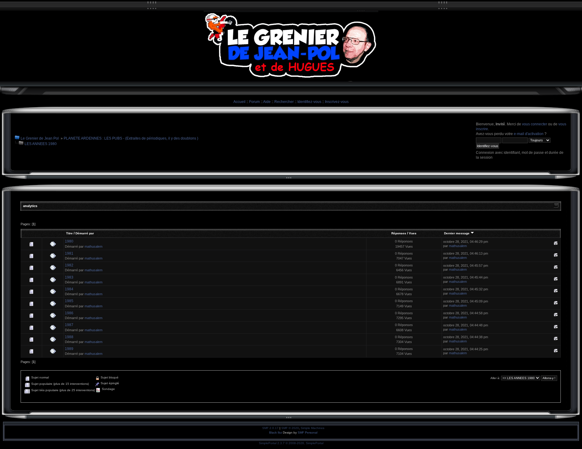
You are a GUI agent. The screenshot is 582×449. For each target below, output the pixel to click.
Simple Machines (312, 428)
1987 (69, 325)
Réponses (398, 233)
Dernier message (457, 233)
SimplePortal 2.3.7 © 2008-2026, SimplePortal (291, 443)
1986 (69, 313)
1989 (69, 349)
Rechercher (284, 102)
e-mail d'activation (529, 134)
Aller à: (495, 378)
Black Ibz (276, 432)
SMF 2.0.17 (270, 428)
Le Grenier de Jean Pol (40, 138)
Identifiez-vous (309, 102)
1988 (69, 337)
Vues (412, 233)
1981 (69, 253)
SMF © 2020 (290, 428)
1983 (69, 277)
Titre (69, 233)
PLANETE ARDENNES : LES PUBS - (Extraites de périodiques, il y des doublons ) (131, 138)
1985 (69, 301)
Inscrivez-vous (337, 102)
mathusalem (93, 246)
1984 (69, 289)
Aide (267, 102)
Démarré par (84, 233)
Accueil (239, 102)
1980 (69, 241)
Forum (254, 102)
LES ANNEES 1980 (41, 144)
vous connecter (534, 124)
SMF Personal (307, 432)
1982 (69, 265)
